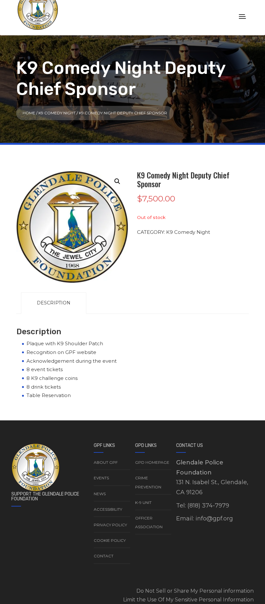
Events (101, 477)
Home (29, 112)
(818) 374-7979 (208, 505)
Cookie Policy (110, 540)
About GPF (106, 462)
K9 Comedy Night (57, 112)
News (100, 493)
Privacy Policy (110, 524)
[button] (117, 181)
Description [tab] (53, 303)
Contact (103, 555)
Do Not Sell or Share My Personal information (195, 591)
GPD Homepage (152, 462)
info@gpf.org (214, 518)
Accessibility (108, 509)
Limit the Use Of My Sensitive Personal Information (188, 600)
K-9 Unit (143, 502)
